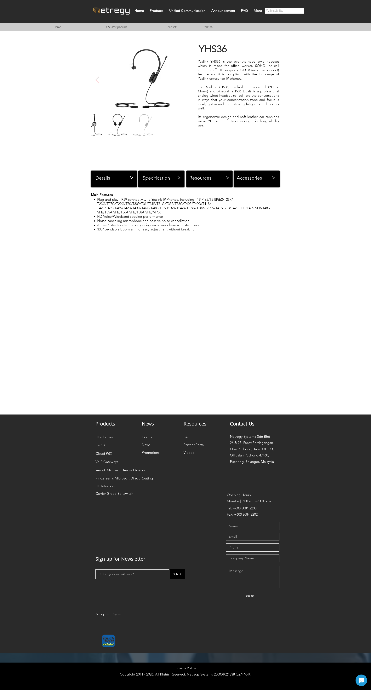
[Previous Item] (97, 80)
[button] (156, 12)
